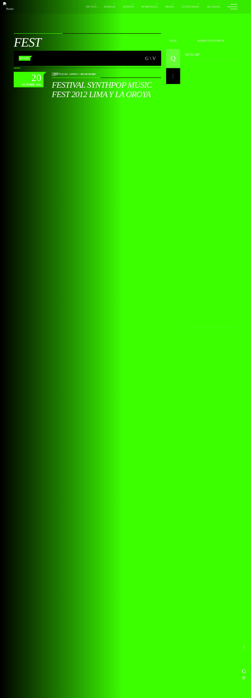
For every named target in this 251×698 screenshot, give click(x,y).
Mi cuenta (213, 6)
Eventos (128, 6)
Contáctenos (190, 6)
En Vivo (91, 6)
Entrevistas (149, 6)
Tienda (169, 6)
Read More (88, 74)
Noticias (109, 6)
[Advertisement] (214, 179)
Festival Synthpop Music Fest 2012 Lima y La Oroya (102, 89)
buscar (192, 54)
